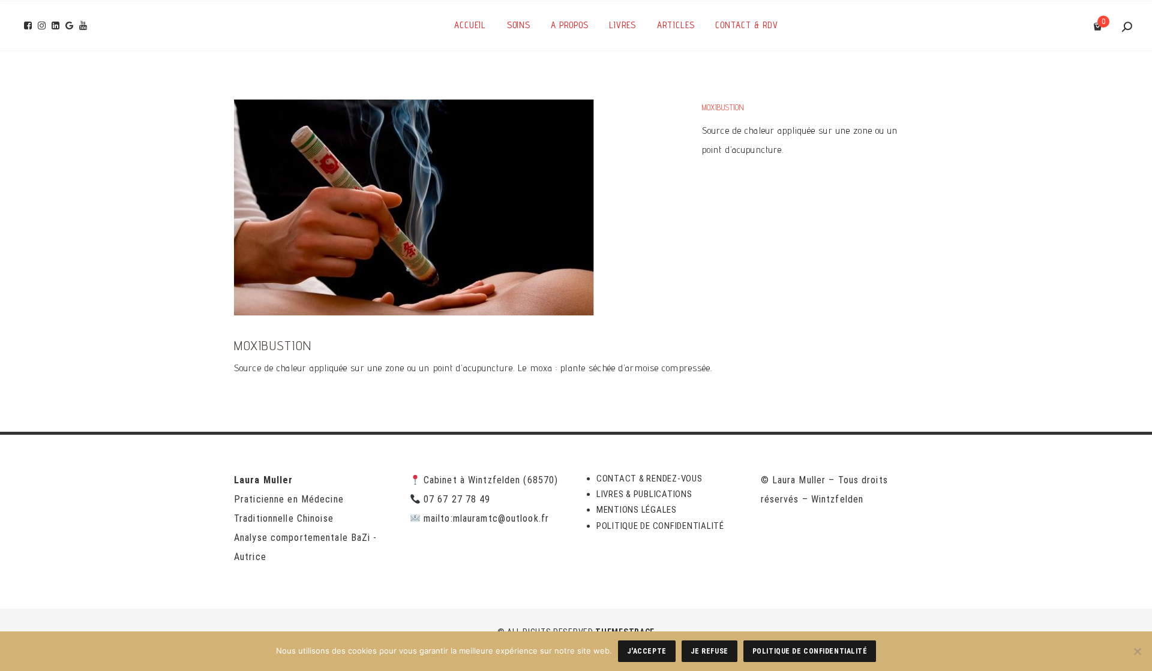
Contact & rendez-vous (649, 478)
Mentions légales (636, 509)
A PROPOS (570, 25)
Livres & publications (644, 494)
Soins (518, 25)
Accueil (470, 25)
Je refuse (709, 651)
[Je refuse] (1137, 651)
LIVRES (622, 25)
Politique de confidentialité (660, 525)
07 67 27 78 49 (457, 499)
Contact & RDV (746, 25)
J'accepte (647, 651)
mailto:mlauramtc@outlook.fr (486, 518)
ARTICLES (676, 25)
